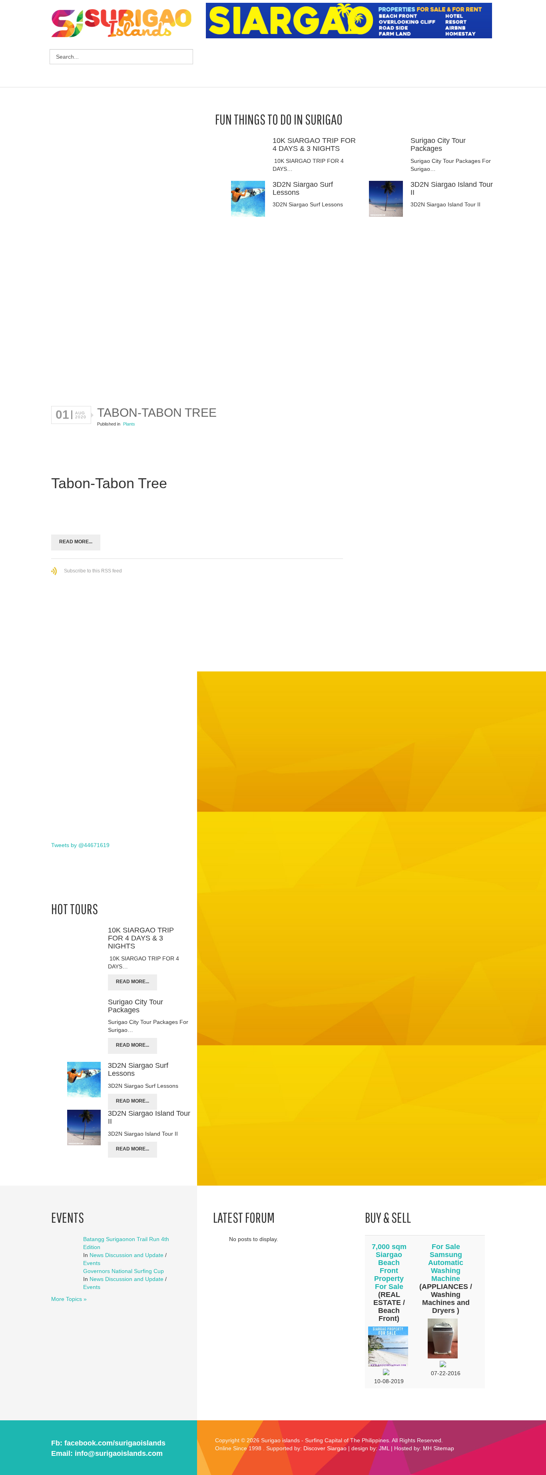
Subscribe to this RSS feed (93, 571)
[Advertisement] (351, 64)
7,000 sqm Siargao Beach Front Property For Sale (389, 1267)
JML (384, 1448)
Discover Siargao (325, 1448)
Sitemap (443, 1448)
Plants (129, 424)
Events (91, 1263)
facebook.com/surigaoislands (114, 1443)
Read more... (75, 541)
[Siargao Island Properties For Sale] (352, 21)
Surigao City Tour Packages (438, 144)
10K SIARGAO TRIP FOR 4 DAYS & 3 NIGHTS (314, 144)
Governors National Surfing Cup (123, 1271)
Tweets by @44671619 (80, 845)
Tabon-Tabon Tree (157, 412)
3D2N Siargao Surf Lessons (303, 188)
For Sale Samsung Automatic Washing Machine (445, 1263)
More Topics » (69, 1299)
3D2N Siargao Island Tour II (451, 188)
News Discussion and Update (126, 1255)
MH (427, 1448)
